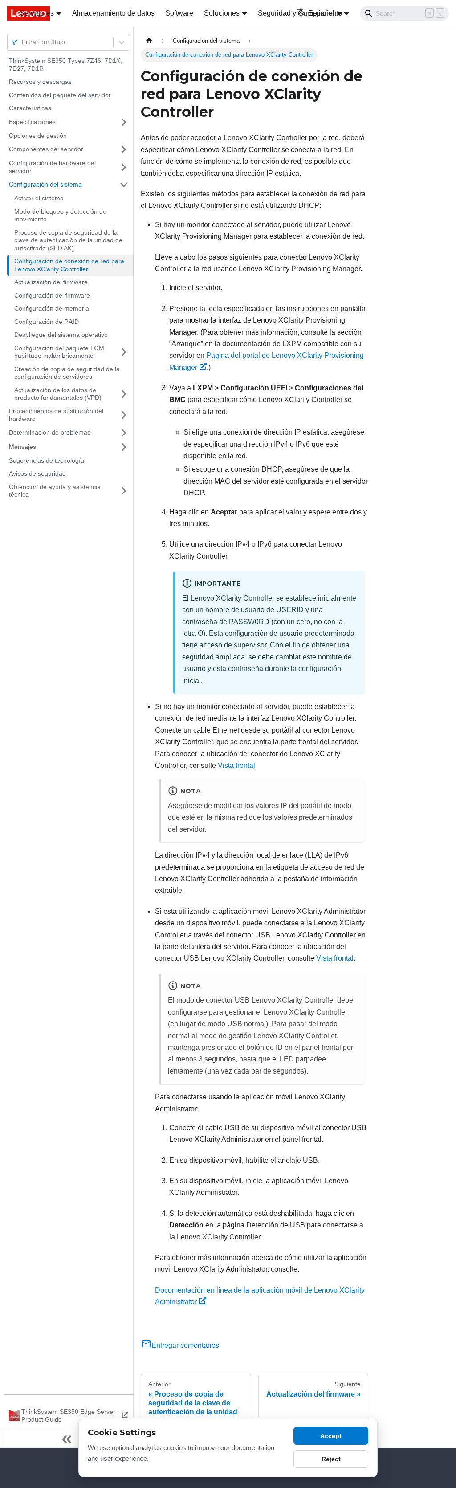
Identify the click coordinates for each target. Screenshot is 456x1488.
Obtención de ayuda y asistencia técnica (55, 490)
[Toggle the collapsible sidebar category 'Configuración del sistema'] (124, 185)
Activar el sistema (39, 198)
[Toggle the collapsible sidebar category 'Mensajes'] (124, 447)
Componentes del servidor (46, 149)
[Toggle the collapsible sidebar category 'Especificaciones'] (124, 122)
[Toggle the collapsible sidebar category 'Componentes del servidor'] (124, 149)
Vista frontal (236, 765)
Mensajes (22, 446)
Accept (331, 1435)
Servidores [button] (37, 13)
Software (179, 13)
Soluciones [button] (222, 13)
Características (30, 108)
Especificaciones (32, 121)
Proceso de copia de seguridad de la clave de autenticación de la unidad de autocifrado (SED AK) (68, 240)
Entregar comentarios (185, 1345)
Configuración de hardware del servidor (52, 166)
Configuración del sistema (45, 184)
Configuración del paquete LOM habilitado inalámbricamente (59, 352)
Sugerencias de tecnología (46, 460)
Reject (331, 1459)
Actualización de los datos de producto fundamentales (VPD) (58, 394)
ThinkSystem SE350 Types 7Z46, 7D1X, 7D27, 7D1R (65, 64)
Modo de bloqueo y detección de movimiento (60, 215)
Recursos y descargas (40, 81)
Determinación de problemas (49, 432)
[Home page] (149, 41)
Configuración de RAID (46, 321)
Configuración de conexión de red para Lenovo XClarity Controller (69, 265)
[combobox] (23, 42)
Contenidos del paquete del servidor (60, 95)
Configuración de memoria (51, 308)
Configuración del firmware (52, 295)
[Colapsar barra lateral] (67, 1439)
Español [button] (321, 13)
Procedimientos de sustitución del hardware (56, 415)
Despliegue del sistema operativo (61, 334)
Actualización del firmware (51, 282)
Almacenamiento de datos (113, 13)
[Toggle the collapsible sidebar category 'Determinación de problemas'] (124, 433)
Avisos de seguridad (37, 473)
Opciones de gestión (38, 135)
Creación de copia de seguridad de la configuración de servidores (67, 373)
